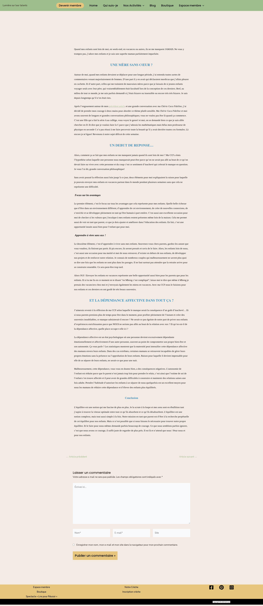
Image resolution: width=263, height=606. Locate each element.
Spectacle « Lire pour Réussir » (41, 596)
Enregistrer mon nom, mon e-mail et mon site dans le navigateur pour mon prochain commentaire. (127, 544)
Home (93, 5)
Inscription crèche (131, 591)
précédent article (117, 106)
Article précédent (76, 457)
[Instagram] (231, 587)
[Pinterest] (221, 587)
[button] (70, 5)
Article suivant (188, 457)
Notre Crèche (131, 587)
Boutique (167, 5)
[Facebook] (211, 587)
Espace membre (190, 5)
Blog (153, 5)
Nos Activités (132, 5)
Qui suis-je (110, 5)
